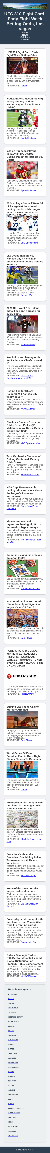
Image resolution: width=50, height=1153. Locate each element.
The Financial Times (30, 588)
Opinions (25, 37)
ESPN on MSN (28, 344)
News (25, 35)
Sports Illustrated (29, 138)
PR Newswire (27, 694)
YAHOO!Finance (29, 976)
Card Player (26, 638)
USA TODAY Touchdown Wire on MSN (20, 377)
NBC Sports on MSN (30, 443)
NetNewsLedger (28, 875)
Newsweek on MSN (30, 474)
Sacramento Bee (29, 942)
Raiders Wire (27, 295)
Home (25, 32)
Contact (25, 40)
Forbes (24, 86)
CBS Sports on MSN (30, 243)
